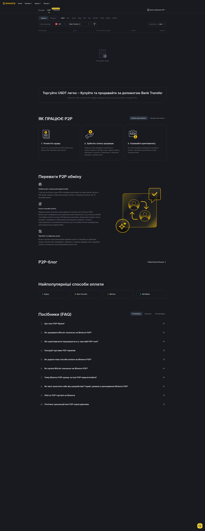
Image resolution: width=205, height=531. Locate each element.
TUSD (102, 18)
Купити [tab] (43, 18)
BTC (68, 18)
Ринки (20, 3)
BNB (79, 18)
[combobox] (60, 24)
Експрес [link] (41, 10)
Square (37, 3)
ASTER (114, 18)
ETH (84, 18)
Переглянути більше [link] (156, 262)
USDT (63, 18)
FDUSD (95, 18)
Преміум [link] (56, 10)
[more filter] (94, 24)
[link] (53, 294)
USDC (74, 18)
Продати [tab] (53, 18)
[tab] (41, 10)
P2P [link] (49, 10)
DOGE (108, 18)
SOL (89, 18)
